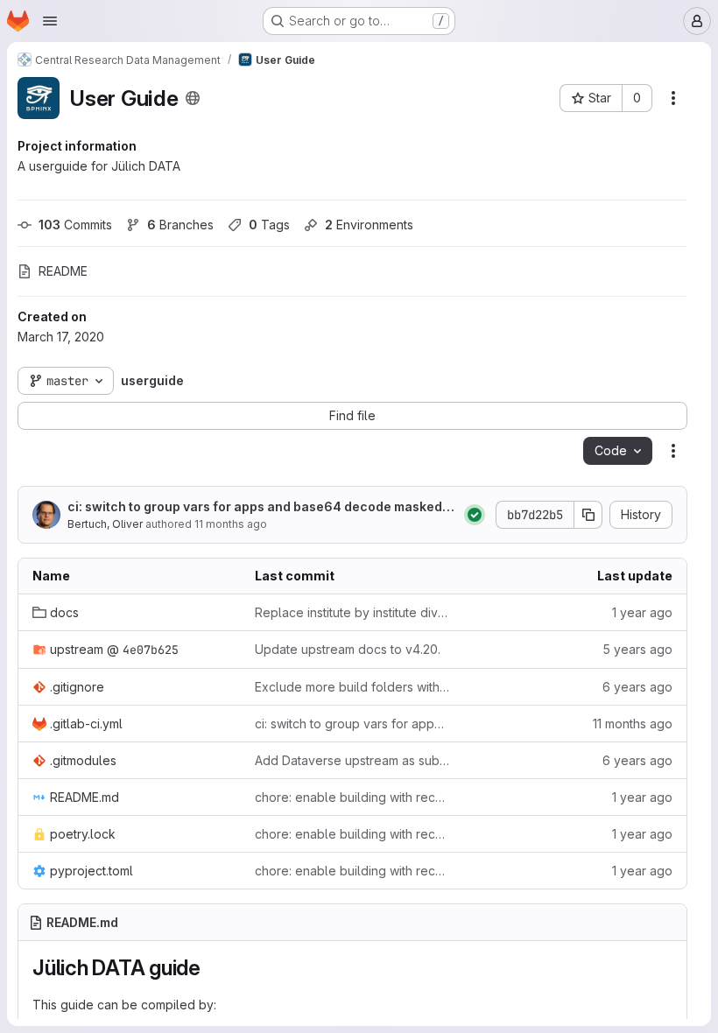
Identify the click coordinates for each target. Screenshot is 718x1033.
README (63, 271)
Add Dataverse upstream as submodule (352, 760)
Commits (75, 224)
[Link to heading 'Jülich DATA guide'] (212, 967)
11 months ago (230, 524)
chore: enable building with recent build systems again (352, 797)
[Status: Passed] (474, 514)
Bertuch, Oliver (105, 524)
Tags (269, 224)
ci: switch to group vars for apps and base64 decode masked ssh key (259, 507)
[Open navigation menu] (50, 21)
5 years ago (637, 649)
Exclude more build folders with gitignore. (352, 686)
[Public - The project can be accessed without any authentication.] (193, 98)
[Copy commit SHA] (588, 515)
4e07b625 (151, 649)
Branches (180, 224)
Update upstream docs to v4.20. (347, 649)
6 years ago (637, 686)
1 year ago (642, 612)
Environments (369, 224)
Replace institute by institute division (352, 612)
